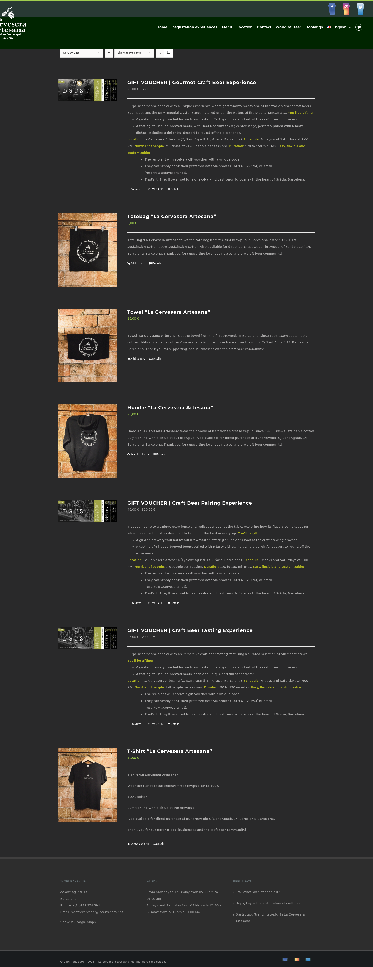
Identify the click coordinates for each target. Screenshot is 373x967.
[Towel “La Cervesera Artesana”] (87, 345)
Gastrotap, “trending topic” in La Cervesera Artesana (270, 917)
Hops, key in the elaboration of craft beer (268, 903)
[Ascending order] (109, 53)
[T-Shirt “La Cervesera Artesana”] (87, 785)
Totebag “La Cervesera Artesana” (171, 216)
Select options (139, 454)
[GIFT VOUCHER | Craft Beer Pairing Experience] (87, 511)
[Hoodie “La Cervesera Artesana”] (87, 441)
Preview (135, 189)
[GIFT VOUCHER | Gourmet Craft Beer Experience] (87, 90)
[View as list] (168, 53)
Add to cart (137, 263)
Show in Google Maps (78, 922)
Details (175, 189)
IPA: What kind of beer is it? (257, 892)
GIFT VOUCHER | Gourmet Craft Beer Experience (191, 82)
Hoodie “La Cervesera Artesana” (170, 407)
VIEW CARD (155, 189)
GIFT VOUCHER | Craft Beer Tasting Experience (190, 630)
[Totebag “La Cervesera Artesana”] (87, 250)
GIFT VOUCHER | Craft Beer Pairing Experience (189, 503)
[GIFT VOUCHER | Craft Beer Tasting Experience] (87, 638)
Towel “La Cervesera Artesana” (168, 312)
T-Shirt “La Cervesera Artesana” (169, 751)
